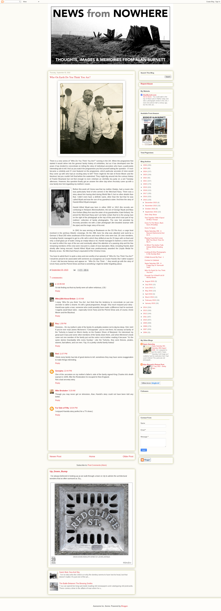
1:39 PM (63, 324)
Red (57, 354)
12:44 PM (68, 371)
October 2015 (150, 209)
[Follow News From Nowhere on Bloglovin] (151, 384)
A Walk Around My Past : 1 (154, 257)
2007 (145, 329)
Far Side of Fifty (62, 408)
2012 (145, 313)
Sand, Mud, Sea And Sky (69, 572)
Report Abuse (147, 84)
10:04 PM (73, 408)
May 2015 (149, 291)
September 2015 (151, 212)
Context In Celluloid (152, 260)
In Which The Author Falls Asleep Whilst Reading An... (154, 247)
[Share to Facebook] (85, 270)
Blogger (124, 606)
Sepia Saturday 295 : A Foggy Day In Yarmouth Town (154, 265)
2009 (145, 323)
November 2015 (151, 206)
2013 (145, 310)
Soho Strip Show (151, 214)
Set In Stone (147, 97)
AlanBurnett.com (149, 95)
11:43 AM (80, 299)
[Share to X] (83, 270)
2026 (145, 165)
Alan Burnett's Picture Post (153, 364)
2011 (145, 317)
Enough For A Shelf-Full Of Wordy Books (154, 276)
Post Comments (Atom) (97, 465)
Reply (57, 291)
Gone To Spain (150, 228)
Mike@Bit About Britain (65, 299)
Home (92, 456)
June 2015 (149, 288)
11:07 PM (63, 354)
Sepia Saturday (149, 344)
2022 (145, 178)
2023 (145, 174)
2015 (145, 200)
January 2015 (150, 303)
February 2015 (150, 300)
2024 (145, 171)
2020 (145, 184)
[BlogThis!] (81, 270)
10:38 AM (61, 284)
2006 (145, 332)
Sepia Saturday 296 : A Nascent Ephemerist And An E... (154, 233)
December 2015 (151, 202)
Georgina (59, 371)
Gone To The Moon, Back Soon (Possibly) (154, 224)
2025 (145, 168)
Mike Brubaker (61, 391)
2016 (145, 196)
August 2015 (150, 281)
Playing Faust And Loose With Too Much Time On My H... (154, 240)
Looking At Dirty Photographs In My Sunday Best (155, 253)
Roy (57, 324)
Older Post (128, 456)
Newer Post (55, 456)
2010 (145, 320)
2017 (145, 193)
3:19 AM (72, 391)
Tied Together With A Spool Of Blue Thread (154, 219)
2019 (145, 187)
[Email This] (79, 270)
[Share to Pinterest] (87, 270)
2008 (145, 326)
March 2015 (149, 297)
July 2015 (149, 284)
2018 (145, 190)
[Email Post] (74, 270)
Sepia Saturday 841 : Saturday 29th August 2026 (159, 348)
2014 (145, 307)
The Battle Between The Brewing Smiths (75, 583)
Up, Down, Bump (58, 471)
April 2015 (149, 294)
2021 (145, 181)
